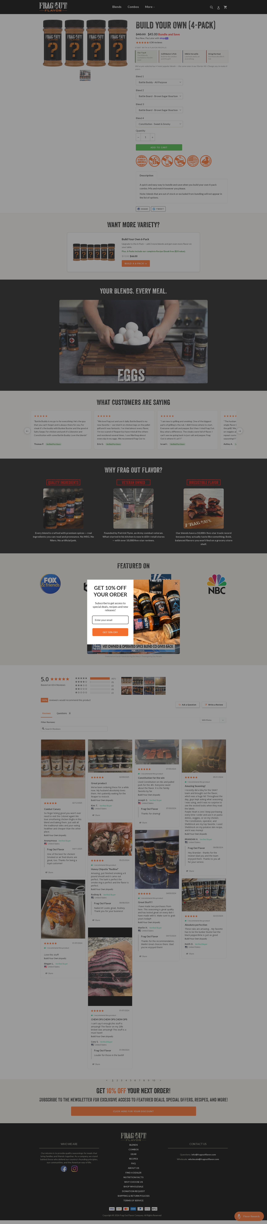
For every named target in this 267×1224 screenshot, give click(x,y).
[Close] (176, 583)
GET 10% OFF (110, 632)
